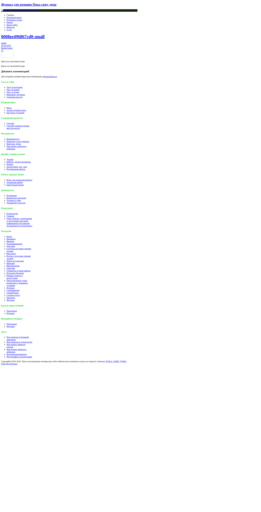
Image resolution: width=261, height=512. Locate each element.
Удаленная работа (15, 182)
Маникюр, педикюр (16, 94)
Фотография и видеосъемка (19, 357)
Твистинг (11, 298)
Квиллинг (11, 253)
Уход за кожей (13, 90)
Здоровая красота (15, 97)
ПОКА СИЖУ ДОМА (116, 361)
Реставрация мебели (16, 169)
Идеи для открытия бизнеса (19, 180)
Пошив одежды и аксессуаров (15, 277)
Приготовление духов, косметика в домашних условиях (17, 283)
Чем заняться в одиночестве (19, 342)
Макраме (11, 263)
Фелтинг (11, 300)
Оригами (11, 268)
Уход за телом (13, 92)
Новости (11, 27)
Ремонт (10, 164)
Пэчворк (11, 288)
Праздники (12, 311)
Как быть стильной (15, 113)
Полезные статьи (14, 20)
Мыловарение (13, 266)
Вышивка (11, 239)
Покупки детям (14, 144)
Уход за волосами (15, 87)
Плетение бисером (15, 273)
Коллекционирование (17, 354)
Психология (12, 213)
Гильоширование (14, 244)
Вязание (10, 241)
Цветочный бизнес (15, 185)
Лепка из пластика (15, 261)
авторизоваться (50, 76)
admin (3, 43)
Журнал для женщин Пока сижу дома (28, 4)
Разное (10, 22)
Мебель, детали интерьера (19, 162)
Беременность (13, 139)
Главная (10, 216)
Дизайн (10, 159)
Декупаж (11, 246)
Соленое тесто (13, 295)
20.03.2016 (6, 45)
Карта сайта (12, 25)
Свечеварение (13, 290)
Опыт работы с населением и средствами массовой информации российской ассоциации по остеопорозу (19, 222)
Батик (9, 236)
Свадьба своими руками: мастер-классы (18, 127)
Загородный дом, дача (17, 167)
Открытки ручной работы (19, 271)
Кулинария (12, 195)
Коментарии (7, 48)
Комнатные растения (16, 198)
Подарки (11, 313)
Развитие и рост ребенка (18, 141)
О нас (9, 30)
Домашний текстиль (16, 203)
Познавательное (14, 17)
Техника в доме (14, 200)
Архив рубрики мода (16, 110)
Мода (9, 108)
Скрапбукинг (13, 293)
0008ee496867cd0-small (23, 36)
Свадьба (10, 123)
